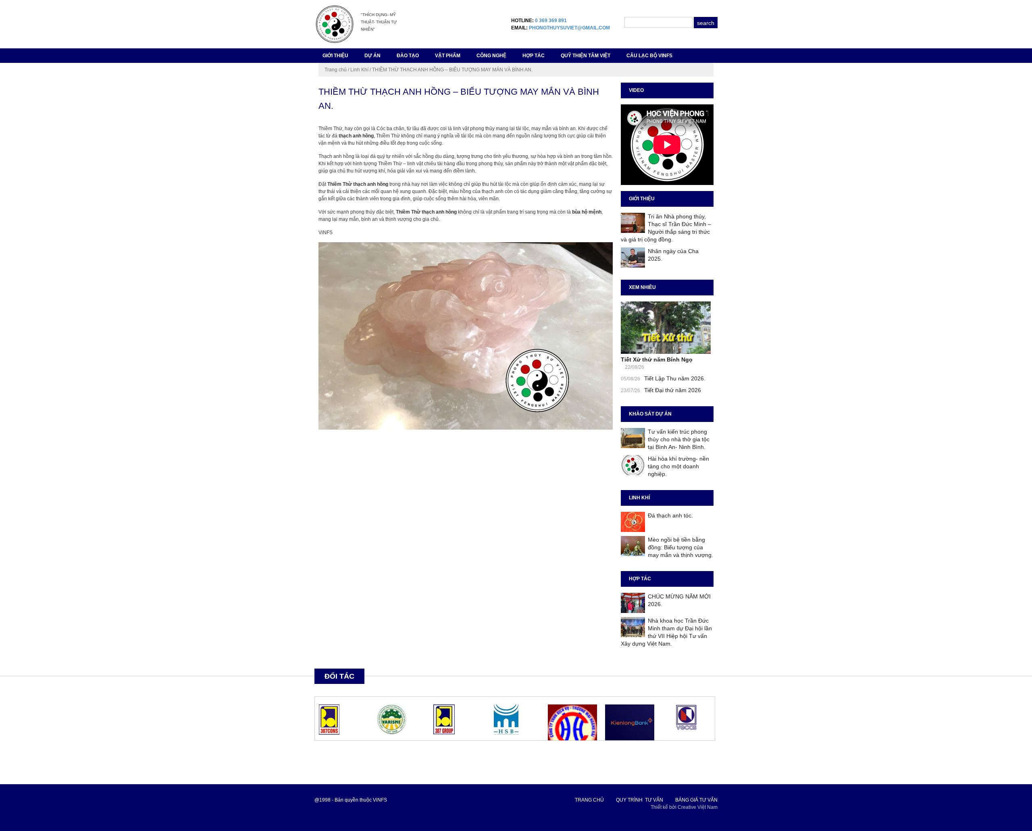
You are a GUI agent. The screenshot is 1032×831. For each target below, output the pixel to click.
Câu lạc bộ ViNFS (649, 55)
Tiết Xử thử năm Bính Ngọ (657, 359)
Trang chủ (336, 70)
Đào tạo (408, 55)
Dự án (372, 55)
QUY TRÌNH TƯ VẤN (639, 800)
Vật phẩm (447, 55)
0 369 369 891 (551, 20)
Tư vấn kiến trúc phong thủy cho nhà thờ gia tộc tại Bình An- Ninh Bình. (679, 439)
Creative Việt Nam (698, 807)
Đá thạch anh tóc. (670, 515)
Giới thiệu (335, 55)
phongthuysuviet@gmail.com (569, 28)
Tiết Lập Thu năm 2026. (674, 378)
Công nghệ (491, 55)
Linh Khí (359, 70)
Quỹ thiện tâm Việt (585, 55)
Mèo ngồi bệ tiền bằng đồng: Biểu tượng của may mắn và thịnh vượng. (680, 547)
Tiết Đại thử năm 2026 (672, 390)
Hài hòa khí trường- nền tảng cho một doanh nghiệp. (678, 466)
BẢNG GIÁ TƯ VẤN (696, 800)
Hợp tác (533, 55)
